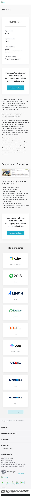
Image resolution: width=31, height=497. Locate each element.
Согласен (15, 494)
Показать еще (15, 412)
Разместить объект (15, 88)
